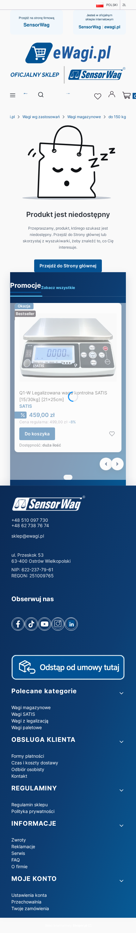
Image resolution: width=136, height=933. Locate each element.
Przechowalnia (26, 901)
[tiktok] (31, 624)
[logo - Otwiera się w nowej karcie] (54, 503)
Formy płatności (27, 756)
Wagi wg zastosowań (41, 116)
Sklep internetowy (66, 925)
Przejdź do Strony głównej (68, 265)
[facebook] (18, 624)
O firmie (19, 866)
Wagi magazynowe (84, 116)
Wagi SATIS (23, 714)
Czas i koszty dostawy (34, 762)
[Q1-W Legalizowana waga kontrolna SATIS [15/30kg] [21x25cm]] (68, 347)
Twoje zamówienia (30, 908)
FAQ (15, 860)
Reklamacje (23, 846)
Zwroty (18, 839)
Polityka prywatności (32, 811)
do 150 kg (117, 116)
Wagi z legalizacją (29, 720)
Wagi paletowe (26, 727)
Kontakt (19, 776)
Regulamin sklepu (29, 804)
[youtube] (44, 624)
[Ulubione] (98, 97)
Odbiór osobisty (27, 769)
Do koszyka (37, 433)
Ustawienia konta (29, 895)
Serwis (18, 853)
